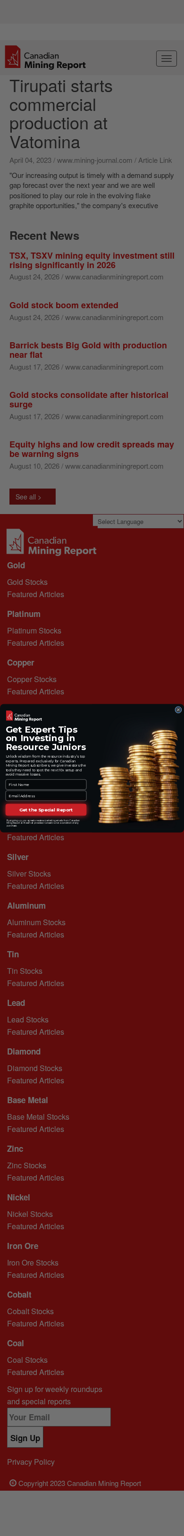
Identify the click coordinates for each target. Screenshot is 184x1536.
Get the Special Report (46, 809)
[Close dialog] (178, 709)
